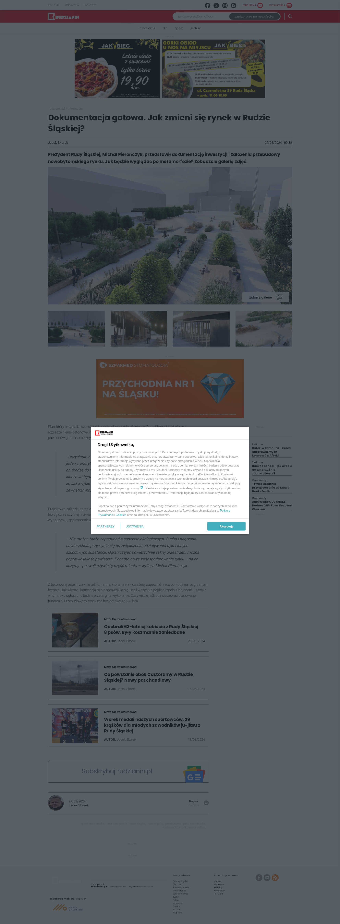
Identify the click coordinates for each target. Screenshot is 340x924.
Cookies (121, 514)
